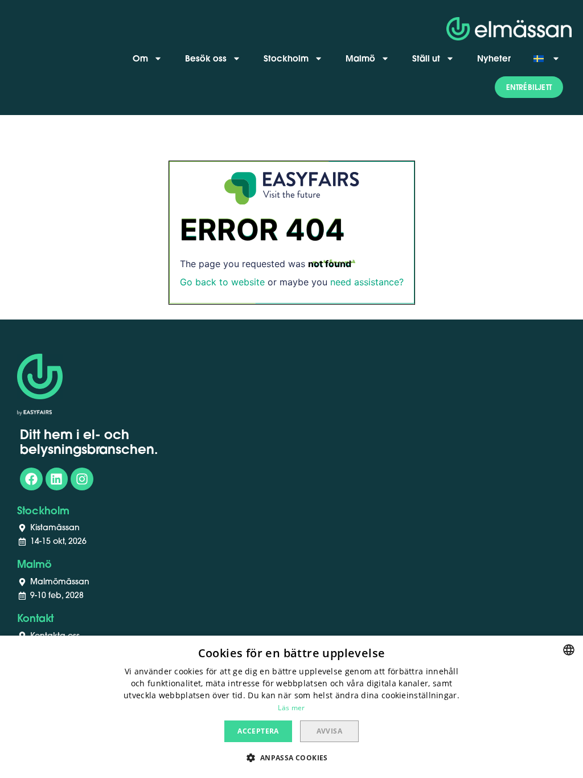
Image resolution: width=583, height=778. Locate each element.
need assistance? (367, 282)
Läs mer (291, 708)
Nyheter (494, 58)
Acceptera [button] (258, 731)
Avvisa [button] (329, 731)
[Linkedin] (57, 479)
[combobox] (568, 650)
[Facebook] (31, 479)
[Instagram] (82, 479)
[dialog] (291, 707)
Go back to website (222, 282)
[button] (529, 87)
